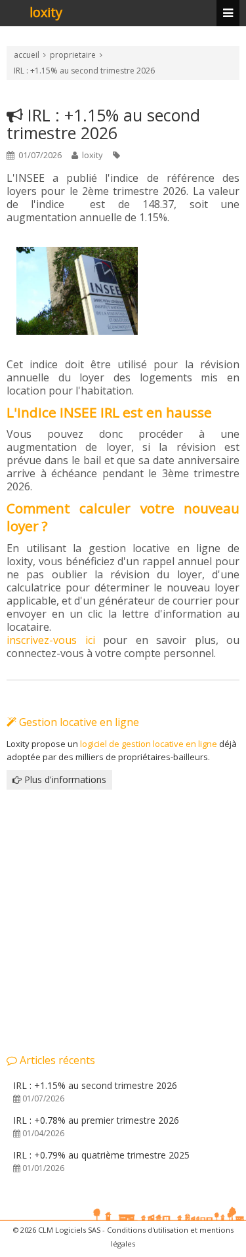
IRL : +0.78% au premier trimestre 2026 (96, 1126)
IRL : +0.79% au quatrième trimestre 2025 (101, 1161)
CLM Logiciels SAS (69, 1230)
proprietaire (73, 54)
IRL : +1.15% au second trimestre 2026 (84, 70)
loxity (46, 13)
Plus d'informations (64, 779)
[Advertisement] (123, 920)
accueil (26, 54)
